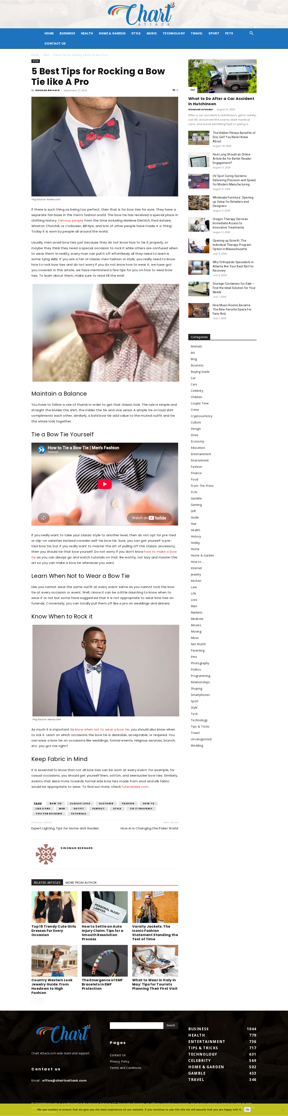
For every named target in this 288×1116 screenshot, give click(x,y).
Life (193, 593)
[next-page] (40, 1001)
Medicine (197, 619)
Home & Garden (112, 33)
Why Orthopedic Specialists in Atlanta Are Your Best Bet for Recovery (233, 266)
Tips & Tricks (200, 726)
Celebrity (197, 391)
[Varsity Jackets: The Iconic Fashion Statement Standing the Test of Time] (155, 907)
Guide (195, 517)
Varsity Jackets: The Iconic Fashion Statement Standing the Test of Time (155, 933)
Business (67, 33)
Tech (194, 714)
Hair (193, 524)
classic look (80, 803)
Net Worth (198, 644)
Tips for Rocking (49, 813)
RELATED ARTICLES (47, 883)
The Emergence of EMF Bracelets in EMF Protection (102, 984)
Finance (196, 473)
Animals (196, 346)
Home (35, 55)
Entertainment (201, 454)
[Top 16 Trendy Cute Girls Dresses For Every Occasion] (54, 907)
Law (194, 587)
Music (152, 33)
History (196, 536)
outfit (79, 808)
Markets (196, 612)
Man (194, 606)
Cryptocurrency (201, 416)
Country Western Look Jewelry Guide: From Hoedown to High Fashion (52, 986)
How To (149, 803)
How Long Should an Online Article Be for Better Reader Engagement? (232, 159)
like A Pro (43, 808)
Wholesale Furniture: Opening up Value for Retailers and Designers (233, 202)
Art (193, 353)
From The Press (202, 486)
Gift (193, 511)
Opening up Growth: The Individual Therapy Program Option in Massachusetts (232, 245)
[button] (251, 34)
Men (62, 808)
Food (194, 479)
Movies (196, 625)
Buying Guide (200, 372)
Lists (194, 600)
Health (87, 33)
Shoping (196, 688)
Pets (229, 33)
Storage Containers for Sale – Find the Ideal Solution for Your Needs (234, 288)
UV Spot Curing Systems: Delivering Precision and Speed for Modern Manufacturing (234, 180)
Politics (196, 669)
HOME (49, 33)
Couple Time (200, 403)
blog (194, 359)
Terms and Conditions (125, 1068)
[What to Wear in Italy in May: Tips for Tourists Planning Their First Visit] (155, 961)
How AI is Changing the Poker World (149, 828)
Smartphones (200, 695)
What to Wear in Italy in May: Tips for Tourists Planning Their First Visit (155, 984)
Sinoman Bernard (47, 90)
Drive (194, 435)
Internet (196, 568)
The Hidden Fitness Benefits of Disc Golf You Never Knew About (234, 137)
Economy (197, 441)
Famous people (70, 220)
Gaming (196, 505)
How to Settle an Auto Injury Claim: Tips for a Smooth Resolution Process (103, 933)
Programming (200, 676)
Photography (200, 663)
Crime (195, 410)
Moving (196, 631)
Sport (214, 33)
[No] (283, 1110)
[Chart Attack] (144, 14)
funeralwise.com (134, 786)
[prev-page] (34, 1001)
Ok (247, 1109)
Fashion (128, 803)
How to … (198, 562)
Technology (174, 33)
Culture (196, 422)
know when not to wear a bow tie (102, 729)
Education (198, 448)
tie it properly (141, 808)
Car (192, 89)
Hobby (195, 543)
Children (196, 397)
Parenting (198, 650)
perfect (98, 808)
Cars (194, 384)
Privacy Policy (119, 1061)
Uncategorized (201, 739)
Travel (197, 33)
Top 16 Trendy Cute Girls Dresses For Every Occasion (53, 930)
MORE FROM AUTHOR (81, 883)
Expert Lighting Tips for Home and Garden (65, 828)
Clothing (106, 803)
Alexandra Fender (200, 109)
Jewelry (196, 574)
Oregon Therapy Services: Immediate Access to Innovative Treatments (231, 223)
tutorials (78, 813)
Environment (200, 460)
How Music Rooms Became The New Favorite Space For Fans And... (232, 309)
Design (196, 429)
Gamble (196, 498)
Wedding (197, 745)
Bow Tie (56, 803)
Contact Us (55, 43)
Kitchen (196, 581)
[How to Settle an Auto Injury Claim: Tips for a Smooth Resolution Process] (105, 907)
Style (136, 33)
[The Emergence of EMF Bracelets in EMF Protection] (105, 961)
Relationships (200, 682)
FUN (194, 492)
